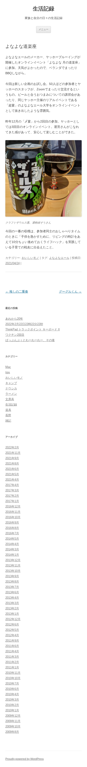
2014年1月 (12, 554)
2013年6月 (12, 592)
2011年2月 (12, 662)
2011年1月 (12, 667)
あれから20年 (14, 318)
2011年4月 (12, 651)
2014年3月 (12, 549)
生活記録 (43, 9)
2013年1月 (12, 613)
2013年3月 (12, 603)
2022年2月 (12, 447)
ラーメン (11, 393)
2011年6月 (12, 646)
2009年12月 (13, 715)
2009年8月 (12, 731)
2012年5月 (12, 630)
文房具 (9, 399)
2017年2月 (12, 495)
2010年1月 (12, 710)
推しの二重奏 (16, 291)
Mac (8, 367)
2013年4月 (12, 597)
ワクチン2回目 (14, 334)
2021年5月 (12, 474)
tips (7, 372)
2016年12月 (13, 506)
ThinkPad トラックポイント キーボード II (32, 329)
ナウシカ (11, 388)
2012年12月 (13, 619)
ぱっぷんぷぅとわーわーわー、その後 (30, 340)
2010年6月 (12, 689)
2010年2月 (12, 705)
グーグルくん (70, 291)
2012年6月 (12, 624)
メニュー (43, 29)
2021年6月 (12, 469)
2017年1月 (12, 501)
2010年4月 (12, 694)
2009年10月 (13, 726)
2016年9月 (12, 522)
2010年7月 (12, 683)
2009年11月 (13, 721)
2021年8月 (12, 463)
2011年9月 (12, 640)
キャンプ (11, 383)
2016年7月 (12, 533)
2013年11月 (13, 565)
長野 (8, 415)
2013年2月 (12, 608)
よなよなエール (59, 258)
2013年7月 (12, 587)
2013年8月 (12, 581)
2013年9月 (12, 576)
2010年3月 (12, 699)
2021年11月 (13, 452)
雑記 (8, 420)
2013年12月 (13, 560)
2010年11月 (13, 672)
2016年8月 (12, 528)
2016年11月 (13, 511)
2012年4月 (12, 635)
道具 (8, 410)
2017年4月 (12, 485)
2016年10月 (13, 517)
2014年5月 (12, 538)
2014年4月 (12, 544)
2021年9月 (12, 458)
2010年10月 (13, 678)
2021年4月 (12, 479)
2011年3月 (12, 656)
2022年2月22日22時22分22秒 (24, 324)
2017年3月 (12, 490)
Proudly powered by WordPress (24, 759)
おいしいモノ (30, 258)
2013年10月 (13, 571)
